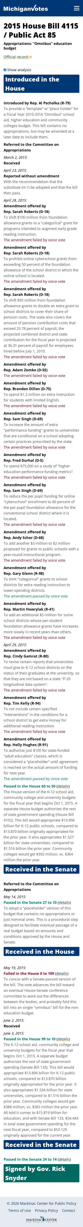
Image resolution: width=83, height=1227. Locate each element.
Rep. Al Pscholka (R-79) (50, 103)
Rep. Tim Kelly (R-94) (22, 703)
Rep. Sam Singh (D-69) (23, 418)
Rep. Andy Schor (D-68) (24, 537)
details (63, 786)
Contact (68, 1210)
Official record (16, 56)
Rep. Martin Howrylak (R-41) (29, 609)
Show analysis (19, 69)
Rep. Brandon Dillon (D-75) (27, 388)
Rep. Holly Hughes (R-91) (26, 744)
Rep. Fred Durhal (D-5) (23, 460)
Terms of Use (19, 1210)
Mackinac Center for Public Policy (48, 1203)
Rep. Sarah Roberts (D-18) (26, 211)
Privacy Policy (46, 1210)
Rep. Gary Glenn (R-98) (24, 573)
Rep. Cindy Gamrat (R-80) (26, 656)
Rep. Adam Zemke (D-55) (26, 369)
